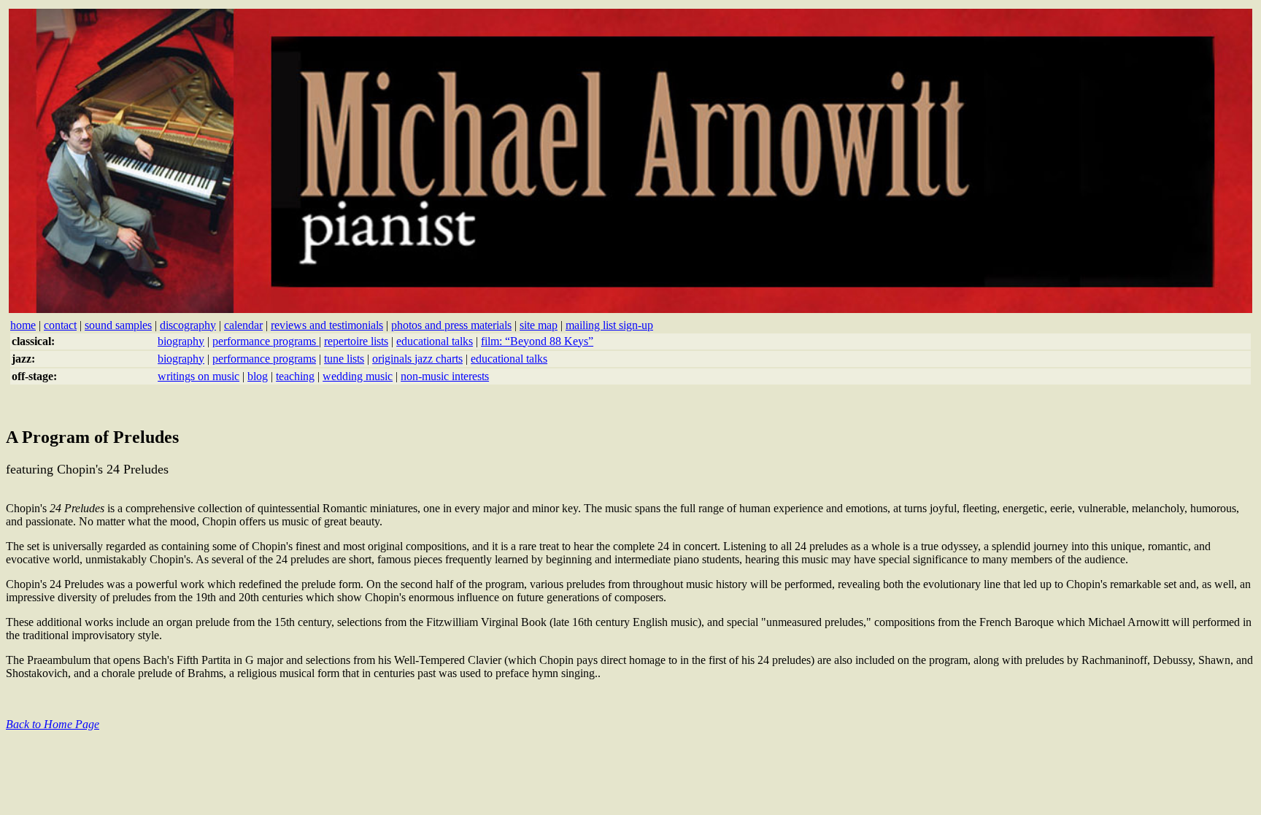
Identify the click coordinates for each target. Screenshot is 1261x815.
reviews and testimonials (327, 325)
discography (188, 325)
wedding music (358, 376)
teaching (295, 376)
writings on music (198, 376)
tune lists (344, 358)
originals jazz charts (417, 358)
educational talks (434, 341)
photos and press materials (451, 325)
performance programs (265, 341)
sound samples (118, 325)
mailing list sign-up (609, 325)
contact (60, 325)
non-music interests (445, 376)
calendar (243, 325)
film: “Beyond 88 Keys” (537, 341)
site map (539, 325)
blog (257, 376)
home (23, 325)
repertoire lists (356, 341)
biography (181, 341)
